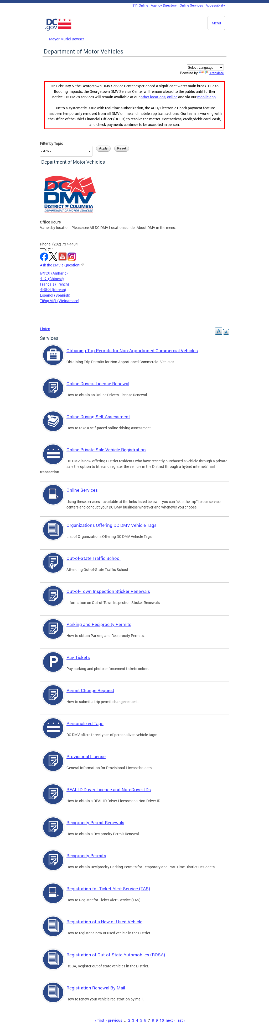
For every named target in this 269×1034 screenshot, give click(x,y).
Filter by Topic (51, 143)
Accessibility (215, 5)
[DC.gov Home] (58, 29)
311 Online (140, 5)
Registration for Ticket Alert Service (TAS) (108, 889)
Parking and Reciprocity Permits (98, 624)
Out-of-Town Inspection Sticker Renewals (108, 591)
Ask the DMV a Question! (60, 264)
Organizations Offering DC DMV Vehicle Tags (111, 525)
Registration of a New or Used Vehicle (104, 922)
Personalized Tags (85, 723)
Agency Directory (164, 5)
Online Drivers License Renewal (97, 384)
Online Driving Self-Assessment (98, 417)
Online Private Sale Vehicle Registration (106, 450)
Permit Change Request (90, 690)
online (172, 96)
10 (162, 1020)
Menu (216, 22)
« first (99, 1020)
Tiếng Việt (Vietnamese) (59, 300)
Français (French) (54, 284)
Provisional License (86, 756)
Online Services (191, 5)
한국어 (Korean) (53, 289)
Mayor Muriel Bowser (66, 38)
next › (170, 1020)
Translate (216, 73)
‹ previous (114, 1020)
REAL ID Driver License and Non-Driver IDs (108, 789)
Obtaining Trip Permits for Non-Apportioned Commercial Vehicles (132, 350)
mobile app (206, 96)
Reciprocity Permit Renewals (95, 822)
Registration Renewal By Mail (95, 988)
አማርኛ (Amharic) (54, 273)
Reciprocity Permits (86, 856)
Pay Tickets (78, 657)
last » (181, 1020)
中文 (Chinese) (52, 278)
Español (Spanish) (55, 295)
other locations (153, 96)
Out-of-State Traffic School (93, 558)
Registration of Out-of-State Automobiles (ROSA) (115, 955)
